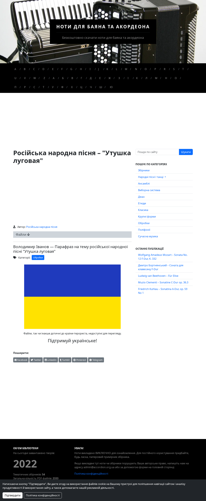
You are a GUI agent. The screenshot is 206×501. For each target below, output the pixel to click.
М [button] (156, 78)
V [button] (25, 78)
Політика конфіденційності (91, 473)
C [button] (34, 69)
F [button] (62, 69)
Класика (143, 210)
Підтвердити (12, 495)
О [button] (176, 78)
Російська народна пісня (41, 227)
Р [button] (25, 87)
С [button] (34, 87)
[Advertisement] (103, 124)
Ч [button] (91, 87)
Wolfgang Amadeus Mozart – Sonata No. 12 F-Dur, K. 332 (162, 256)
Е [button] (100, 78)
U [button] (15, 78)
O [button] (146, 69)
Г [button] (81, 78)
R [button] (164, 69)
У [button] (53, 87)
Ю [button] (111, 87)
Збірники (144, 170)
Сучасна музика (148, 236)
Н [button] (166, 78)
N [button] (136, 69)
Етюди (142, 203)
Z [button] (44, 78)
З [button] (119, 78)
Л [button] (146, 78)
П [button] (15, 87)
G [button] (71, 69)
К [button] (137, 78)
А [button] (53, 78)
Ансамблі (144, 183)
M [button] (126, 69)
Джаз (141, 197)
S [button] (174, 69)
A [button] (15, 69)
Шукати (186, 152)
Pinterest (81, 359)
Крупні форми (147, 216)
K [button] (107, 69)
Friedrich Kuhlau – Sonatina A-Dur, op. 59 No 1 (162, 291)
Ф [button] (62, 87)
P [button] (155, 69)
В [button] (72, 78)
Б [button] (63, 78)
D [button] (43, 69)
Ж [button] (109, 78)
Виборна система (149, 190)
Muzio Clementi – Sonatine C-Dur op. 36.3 (163, 282)
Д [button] (91, 78)
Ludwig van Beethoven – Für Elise (158, 276)
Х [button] (72, 87)
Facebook (22, 359)
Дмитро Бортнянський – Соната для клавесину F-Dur (160, 267)
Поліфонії (144, 230)
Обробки (38, 257)
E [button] (53, 69)
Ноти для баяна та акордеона (103, 27)
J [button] (98, 69)
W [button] (34, 78)
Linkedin (51, 359)
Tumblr (65, 359)
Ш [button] (100, 87)
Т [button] (43, 87)
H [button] (81, 69)
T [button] (183, 69)
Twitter (37, 359)
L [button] (116, 69)
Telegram (97, 359)
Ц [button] (81, 87)
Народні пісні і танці (151, 177)
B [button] (24, 69)
